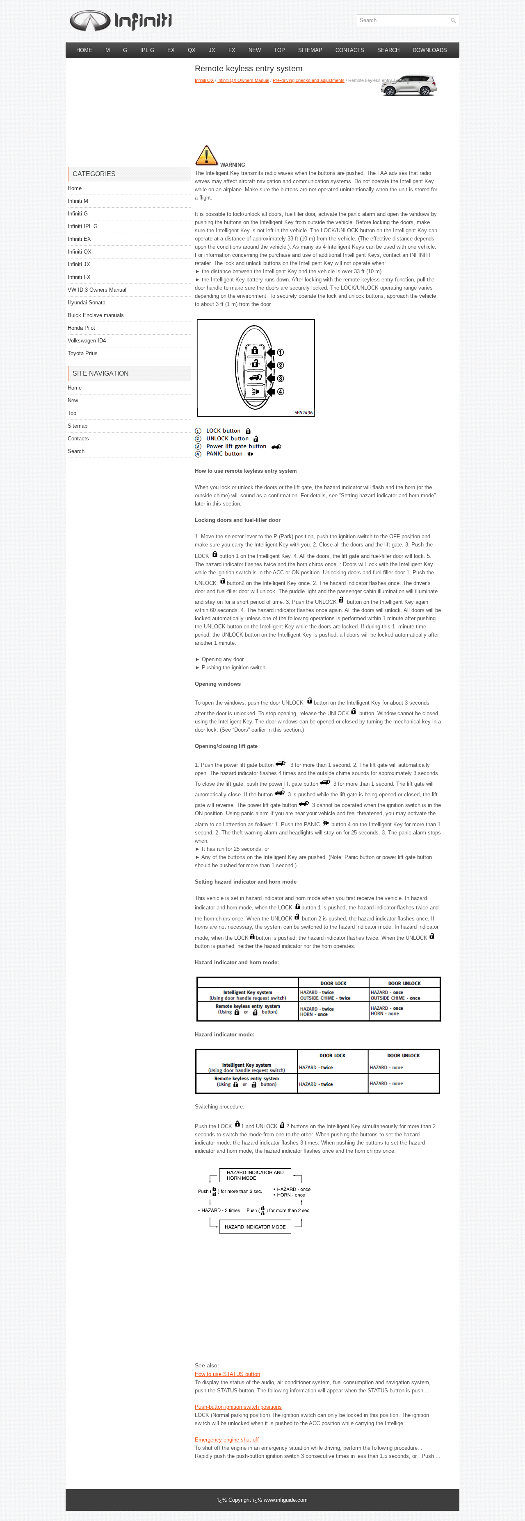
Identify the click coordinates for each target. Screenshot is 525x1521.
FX (231, 50)
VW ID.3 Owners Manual (97, 290)
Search (388, 50)
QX (192, 50)
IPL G (147, 50)
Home (84, 50)
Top (279, 50)
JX (212, 50)
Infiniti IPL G (83, 226)
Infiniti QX (204, 80)
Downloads (430, 50)
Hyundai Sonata (86, 302)
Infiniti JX (79, 264)
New (255, 50)
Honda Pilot (81, 328)
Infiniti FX (79, 277)
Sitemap (310, 50)
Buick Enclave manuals (96, 315)
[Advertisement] (318, 110)
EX (171, 50)
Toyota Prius (83, 353)
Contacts (350, 50)
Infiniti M (78, 201)
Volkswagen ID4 (87, 341)
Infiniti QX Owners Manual (243, 80)
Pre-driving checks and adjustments (309, 80)
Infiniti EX (79, 239)
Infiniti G (78, 214)
